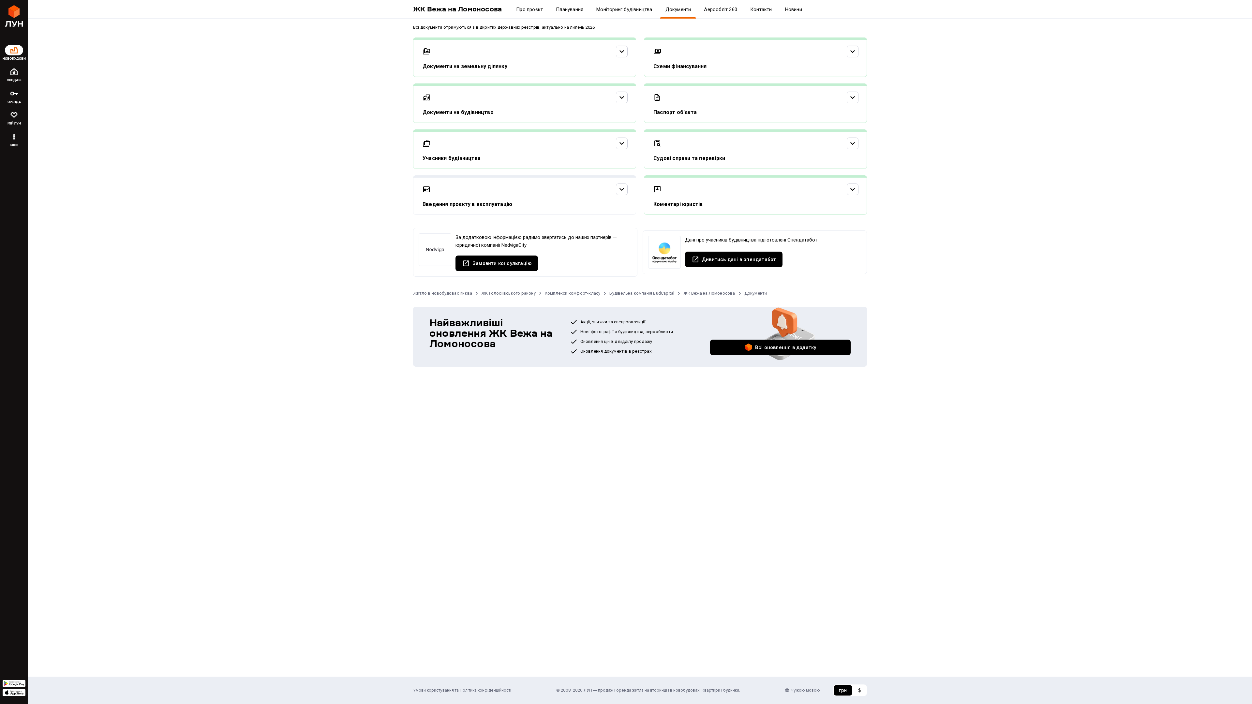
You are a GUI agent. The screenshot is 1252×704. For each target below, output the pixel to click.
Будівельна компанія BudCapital (641, 293)
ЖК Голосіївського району (508, 293)
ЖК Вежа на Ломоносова (709, 293)
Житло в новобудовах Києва (442, 293)
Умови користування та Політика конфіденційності (462, 690)
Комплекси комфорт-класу (573, 293)
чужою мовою (805, 690)
